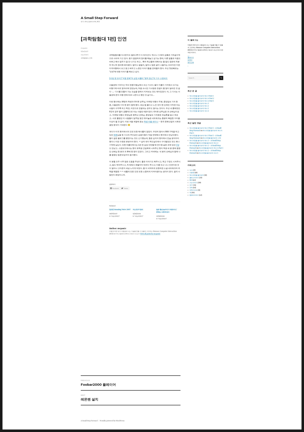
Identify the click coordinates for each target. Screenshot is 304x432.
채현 (115, 135)
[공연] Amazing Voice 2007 (120, 210)
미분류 (192, 173)
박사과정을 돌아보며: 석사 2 (199, 111)
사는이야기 (84, 55)
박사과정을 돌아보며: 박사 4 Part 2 (202, 98)
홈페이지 (191, 57)
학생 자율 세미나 (151, 121)
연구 (191, 185)
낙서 (191, 170)
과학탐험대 (84, 58)
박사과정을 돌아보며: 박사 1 (199, 108)
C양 (177, 145)
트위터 (190, 60)
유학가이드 (193, 190)
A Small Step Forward (99, 18)
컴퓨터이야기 (194, 195)
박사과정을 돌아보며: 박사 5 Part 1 (202, 96)
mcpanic (84, 48)
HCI (191, 180)
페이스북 (191, 62)
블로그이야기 (194, 178)
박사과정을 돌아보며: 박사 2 (199, 106)
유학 (191, 188)
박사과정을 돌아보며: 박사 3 (199, 103)
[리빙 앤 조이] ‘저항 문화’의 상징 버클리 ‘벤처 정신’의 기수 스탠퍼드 (138, 78)
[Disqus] (130, 278)
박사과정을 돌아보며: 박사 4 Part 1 (202, 101)
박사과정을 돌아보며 (197, 175)
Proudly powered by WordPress (112, 421)
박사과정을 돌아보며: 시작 (212, 138)
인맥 (90, 58)
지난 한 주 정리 (138, 210)
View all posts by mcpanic (150, 234)
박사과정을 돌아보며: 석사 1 (208, 153)
